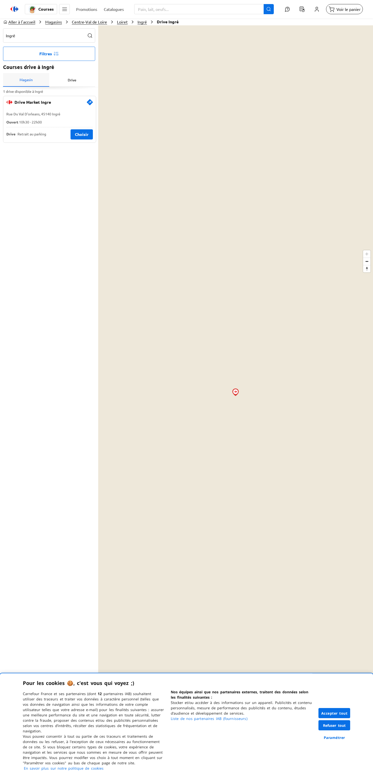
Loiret (122, 21)
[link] (90, 104)
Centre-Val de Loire (89, 21)
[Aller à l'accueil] (14, 9)
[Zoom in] (366, 254)
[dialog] (186, 725)
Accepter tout (334, 713)
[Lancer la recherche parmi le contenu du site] (269, 9)
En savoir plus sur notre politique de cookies (64, 768)
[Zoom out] (366, 261)
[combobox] (204, 9)
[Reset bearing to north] (366, 268)
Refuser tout (334, 725)
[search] (90, 35)
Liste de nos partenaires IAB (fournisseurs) (209, 718)
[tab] (26, 80)
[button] (64, 9)
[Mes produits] (302, 9)
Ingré (142, 21)
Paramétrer (334, 737)
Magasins (53, 21)
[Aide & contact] (287, 9)
